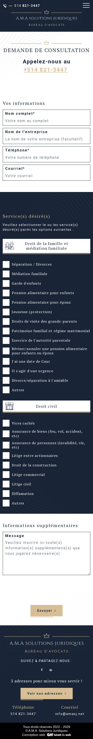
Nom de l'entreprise (26, 132)
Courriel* (15, 168)
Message (14, 536)
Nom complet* (20, 113)
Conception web (33, 735)
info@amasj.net (69, 714)
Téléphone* (17, 150)
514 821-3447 (23, 714)
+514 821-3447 (45, 70)
